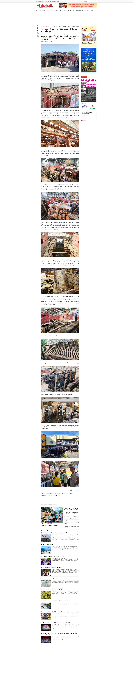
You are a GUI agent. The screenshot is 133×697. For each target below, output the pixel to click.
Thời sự (39, 10)
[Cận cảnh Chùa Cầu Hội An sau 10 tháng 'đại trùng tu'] (44, 5)
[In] (38, 36)
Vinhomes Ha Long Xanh (85, 115)
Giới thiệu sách (64, 26)
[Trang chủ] (36, 10)
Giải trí (60, 26)
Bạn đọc (84, 10)
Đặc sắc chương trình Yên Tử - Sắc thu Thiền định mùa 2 (54, 532)
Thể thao (77, 26)
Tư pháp (43, 10)
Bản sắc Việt (56, 26)
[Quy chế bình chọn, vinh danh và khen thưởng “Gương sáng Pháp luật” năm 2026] (89, 36)
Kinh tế (73, 10)
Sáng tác (69, 26)
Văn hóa (69, 10)
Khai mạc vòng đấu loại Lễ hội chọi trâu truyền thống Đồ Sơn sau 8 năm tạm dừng (60, 611)
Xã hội (65, 10)
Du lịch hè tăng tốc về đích (47, 544)
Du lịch (47, 26)
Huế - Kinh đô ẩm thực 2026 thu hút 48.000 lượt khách (53, 556)
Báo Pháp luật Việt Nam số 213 (88, 99)
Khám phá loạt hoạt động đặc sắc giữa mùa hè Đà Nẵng (53, 578)
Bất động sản (78, 10)
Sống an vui (73, 26)
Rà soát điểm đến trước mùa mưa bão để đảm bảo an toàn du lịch (56, 601)
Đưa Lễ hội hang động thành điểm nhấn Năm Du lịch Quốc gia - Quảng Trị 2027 (71, 522)
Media (47, 10)
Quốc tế (51, 10)
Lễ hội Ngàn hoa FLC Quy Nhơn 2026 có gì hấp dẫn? (52, 589)
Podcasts (56, 10)
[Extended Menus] (94, 10)
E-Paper (84, 76)
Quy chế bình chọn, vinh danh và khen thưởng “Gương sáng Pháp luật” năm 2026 (88, 43)
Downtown (90, 112)
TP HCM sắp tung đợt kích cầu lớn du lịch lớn (51, 567)
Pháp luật (61, 10)
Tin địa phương (90, 10)
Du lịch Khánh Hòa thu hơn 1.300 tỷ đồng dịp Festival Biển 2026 (55, 622)
